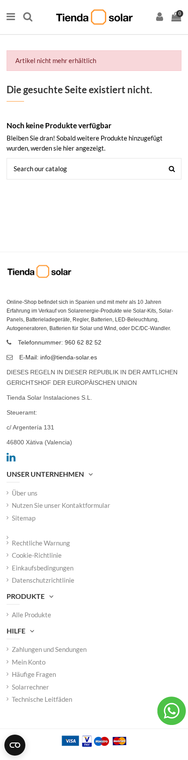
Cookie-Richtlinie (37, 555)
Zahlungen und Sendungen (49, 649)
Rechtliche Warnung (41, 543)
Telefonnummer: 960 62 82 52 (59, 342)
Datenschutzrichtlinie (43, 580)
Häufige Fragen (34, 674)
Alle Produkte (31, 615)
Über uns (25, 493)
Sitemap (23, 518)
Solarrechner (30, 687)
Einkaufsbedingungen (42, 568)
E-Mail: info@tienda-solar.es (58, 357)
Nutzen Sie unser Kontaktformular (61, 505)
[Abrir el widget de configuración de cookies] (14, 745)
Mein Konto (28, 662)
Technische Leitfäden (42, 699)
